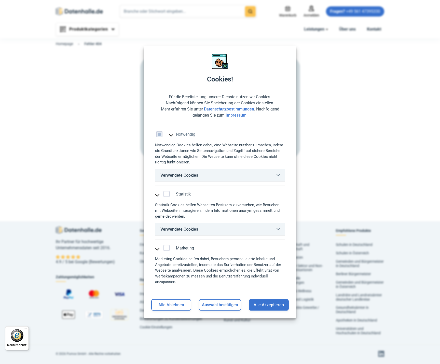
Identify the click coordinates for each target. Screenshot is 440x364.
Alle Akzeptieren (269, 305)
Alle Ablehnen (171, 305)
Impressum (236, 115)
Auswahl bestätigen (220, 305)
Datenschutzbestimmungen (229, 109)
